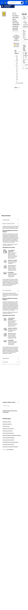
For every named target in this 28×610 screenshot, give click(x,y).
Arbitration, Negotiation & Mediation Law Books (12, 435)
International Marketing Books (8, 437)
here (5, 244)
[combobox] (15, 2)
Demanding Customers (7, 424)
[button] (16, 52)
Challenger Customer (7, 421)
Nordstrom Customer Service (8, 428)
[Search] (22, 3)
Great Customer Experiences (8, 433)
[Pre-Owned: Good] (18, 290)
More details (16, 40)
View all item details (19, 82)
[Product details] (18, 220)
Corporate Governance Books (8, 439)
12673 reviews (16, 46)
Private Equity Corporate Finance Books (10, 446)
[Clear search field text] (20, 2)
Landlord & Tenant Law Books (8, 444)
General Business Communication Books (10, 442)
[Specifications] (18, 358)
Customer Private (6, 426)
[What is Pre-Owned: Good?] (18, 223)
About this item (6, 215)
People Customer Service (7, 430)
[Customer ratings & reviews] (18, 402)
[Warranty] (17, 362)
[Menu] (2, 3)
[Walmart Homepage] (5, 3)
